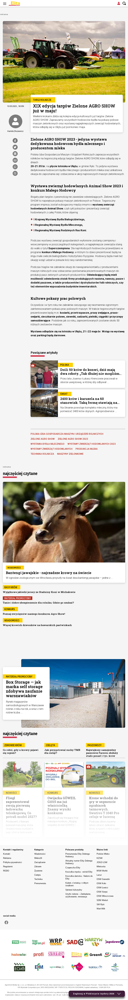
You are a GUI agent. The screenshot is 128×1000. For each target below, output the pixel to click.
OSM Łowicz (102, 887)
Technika (38, 879)
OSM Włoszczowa (105, 896)
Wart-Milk (101, 908)
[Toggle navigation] (5, 3)
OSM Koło (101, 883)
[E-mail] (15, 160)
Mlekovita (101, 866)
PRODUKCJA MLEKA (87, 448)
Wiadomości (39, 854)
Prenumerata (40, 883)
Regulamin (8, 866)
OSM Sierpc (102, 892)
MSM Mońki (102, 871)
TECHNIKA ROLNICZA (42, 453)
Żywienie (38, 871)
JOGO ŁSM (102, 862)
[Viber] (15, 173)
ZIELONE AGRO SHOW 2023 (73, 439)
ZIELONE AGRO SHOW (43, 439)
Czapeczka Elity (72, 867)
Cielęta (37, 875)
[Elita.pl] (22, 3)
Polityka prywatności (12, 862)
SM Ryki (100, 904)
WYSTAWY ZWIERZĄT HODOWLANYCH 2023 (92, 444)
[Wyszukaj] (124, 3)
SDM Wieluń (102, 900)
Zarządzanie (39, 862)
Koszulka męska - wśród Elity (78, 872)
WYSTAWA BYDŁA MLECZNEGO (47, 444)
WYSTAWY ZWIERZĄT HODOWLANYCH (51, 448)
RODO (6, 871)
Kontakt (6, 854)
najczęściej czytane (20, 473)
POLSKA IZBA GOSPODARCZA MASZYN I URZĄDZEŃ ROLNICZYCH (67, 434)
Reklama (7, 858)
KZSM (99, 858)
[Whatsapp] (15, 166)
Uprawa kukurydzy (73, 890)
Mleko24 (38, 858)
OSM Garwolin (103, 879)
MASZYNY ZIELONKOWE (70, 453)
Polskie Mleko (103, 854)
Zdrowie (37, 866)
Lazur (99, 875)
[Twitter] (15, 147)
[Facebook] (15, 140)
